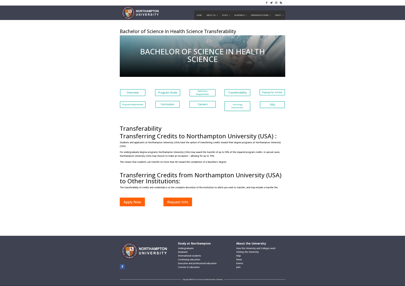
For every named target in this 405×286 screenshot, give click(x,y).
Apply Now (132, 201)
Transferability (237, 92)
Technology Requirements (237, 106)
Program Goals (167, 92)
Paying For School (272, 92)
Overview (133, 92)
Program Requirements (132, 104)
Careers (203, 104)
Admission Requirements (202, 93)
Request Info (177, 201)
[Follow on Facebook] (122, 266)
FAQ (272, 104)
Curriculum (167, 104)
